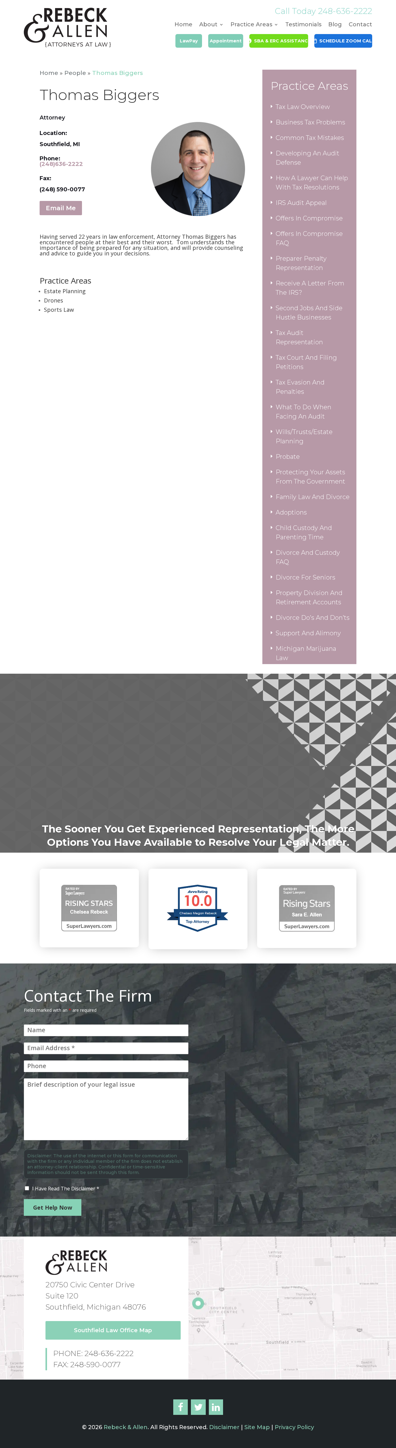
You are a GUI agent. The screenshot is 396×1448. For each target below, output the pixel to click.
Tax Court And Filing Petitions (306, 362)
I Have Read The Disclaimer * (65, 1188)
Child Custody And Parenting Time (304, 532)
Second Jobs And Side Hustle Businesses (309, 312)
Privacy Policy (294, 1427)
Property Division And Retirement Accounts (309, 597)
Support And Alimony (308, 633)
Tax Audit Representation (299, 337)
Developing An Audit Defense (307, 158)
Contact (360, 25)
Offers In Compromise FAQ (309, 238)
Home (183, 25)
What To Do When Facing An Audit (303, 411)
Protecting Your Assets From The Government (310, 476)
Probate (288, 456)
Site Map (257, 1427)
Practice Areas (251, 25)
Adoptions (291, 512)
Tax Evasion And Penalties (300, 387)
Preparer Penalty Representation (301, 263)
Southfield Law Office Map (113, 1330)
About (208, 25)
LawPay (189, 41)
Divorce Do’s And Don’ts (313, 617)
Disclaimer (223, 1427)
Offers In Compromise (309, 218)
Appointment (226, 41)
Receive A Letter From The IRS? (310, 288)
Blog (335, 25)
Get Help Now (52, 1207)
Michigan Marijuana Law (306, 653)
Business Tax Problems (310, 122)
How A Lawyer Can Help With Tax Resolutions (312, 182)
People (75, 72)
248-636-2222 (345, 11)
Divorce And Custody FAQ (308, 557)
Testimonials (303, 25)
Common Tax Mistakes (310, 137)
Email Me (61, 208)
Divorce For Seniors (305, 577)
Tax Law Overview (303, 107)
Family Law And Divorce (313, 497)
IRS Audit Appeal (301, 203)
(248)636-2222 (61, 164)
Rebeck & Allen (126, 1427)
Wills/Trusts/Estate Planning (304, 436)
